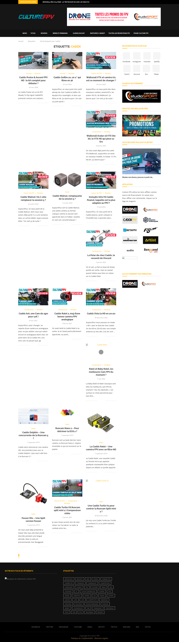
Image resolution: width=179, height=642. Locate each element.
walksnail (89, 612)
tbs (88, 608)
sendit (67, 608)
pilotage (78, 604)
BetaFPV (79, 579)
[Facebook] (145, 2)
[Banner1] (141, 96)
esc (111, 587)
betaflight (69, 579)
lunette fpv (92, 600)
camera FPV (106, 579)
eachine (95, 587)
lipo (75, 600)
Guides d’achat (79, 33)
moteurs (68, 604)
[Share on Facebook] (33, 103)
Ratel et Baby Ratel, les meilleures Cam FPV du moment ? (101, 372)
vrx (74, 612)
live (82, 600)
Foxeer (101, 591)
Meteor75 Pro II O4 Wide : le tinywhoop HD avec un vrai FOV (66, 2)
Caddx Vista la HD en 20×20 (101, 313)
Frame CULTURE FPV (141, 33)
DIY (87, 587)
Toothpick (109, 608)
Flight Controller (88, 591)
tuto (66, 612)
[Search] (159, 33)
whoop (100, 612)
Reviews (44, 33)
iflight (110, 596)
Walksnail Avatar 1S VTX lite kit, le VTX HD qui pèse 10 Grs (101, 138)
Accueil (20, 41)
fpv (109, 591)
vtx (80, 612)
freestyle (77, 596)
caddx (96, 579)
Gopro (87, 596)
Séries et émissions (60, 33)
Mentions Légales (101, 638)
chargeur (80, 583)
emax (103, 587)
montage (104, 600)
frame (67, 596)
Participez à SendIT (97, 33)
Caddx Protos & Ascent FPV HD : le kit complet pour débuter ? (33, 80)
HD (95, 596)
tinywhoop (98, 608)
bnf (88, 579)
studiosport (78, 608)
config (79, 587)
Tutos (33, 33)
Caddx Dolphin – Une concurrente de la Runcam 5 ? (33, 435)
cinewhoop (92, 583)
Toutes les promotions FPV (119, 33)
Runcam (105, 604)
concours (68, 587)
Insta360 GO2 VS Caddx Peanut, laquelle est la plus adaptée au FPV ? (101, 200)
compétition (105, 583)
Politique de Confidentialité (82, 638)
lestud (67, 600)
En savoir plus (147, 195)
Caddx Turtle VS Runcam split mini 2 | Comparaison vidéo (67, 510)
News (25, 33)
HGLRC (102, 596)
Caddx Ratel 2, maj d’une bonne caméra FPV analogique (67, 316)
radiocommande (92, 604)
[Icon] (33, 60)
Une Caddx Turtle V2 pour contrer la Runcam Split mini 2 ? (101, 508)
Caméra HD (69, 583)
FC (76, 591)
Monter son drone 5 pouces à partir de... (137, 177)
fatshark (68, 591)
